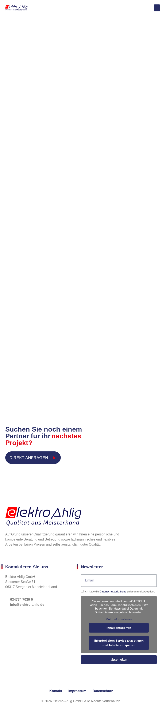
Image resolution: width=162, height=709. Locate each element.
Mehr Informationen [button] (119, 619)
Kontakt (55, 691)
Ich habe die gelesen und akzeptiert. (120, 591)
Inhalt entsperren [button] (119, 627)
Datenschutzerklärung (113, 591)
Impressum (77, 691)
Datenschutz (103, 691)
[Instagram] (14, 558)
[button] (157, 7)
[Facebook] (8, 558)
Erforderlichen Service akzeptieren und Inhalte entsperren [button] (119, 643)
